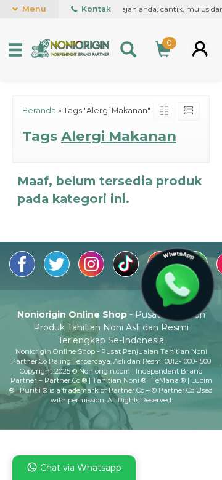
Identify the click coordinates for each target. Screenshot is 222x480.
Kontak (95, 9)
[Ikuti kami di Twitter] (58, 273)
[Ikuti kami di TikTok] (127, 273)
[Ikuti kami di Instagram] (92, 273)
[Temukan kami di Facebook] (23, 273)
